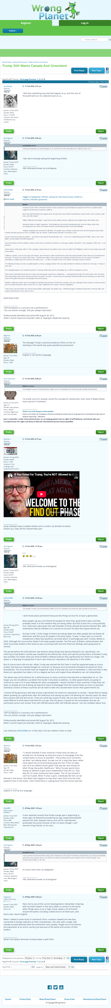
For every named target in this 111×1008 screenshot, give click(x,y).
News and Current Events (38, 62)
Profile (9, 131)
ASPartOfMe (22, 730)
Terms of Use (69, 999)
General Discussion (20, 62)
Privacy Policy (25, 999)
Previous (32, 79)
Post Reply (79, 70)
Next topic (104, 82)
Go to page (24, 79)
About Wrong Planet (47, 999)
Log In (85, 23)
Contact (8, 999)
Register (26, 23)
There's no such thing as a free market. (38, 411)
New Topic (97, 70)
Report (101, 131)
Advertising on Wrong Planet (94, 999)
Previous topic (94, 82)
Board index (6, 62)
